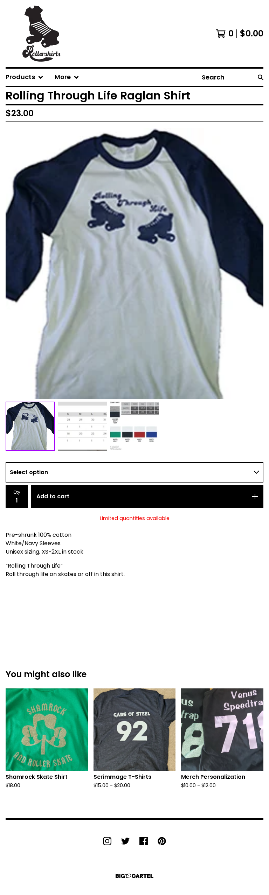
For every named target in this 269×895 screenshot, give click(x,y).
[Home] (41, 34)
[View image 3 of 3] (134, 426)
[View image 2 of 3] (82, 426)
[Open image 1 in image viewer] (134, 263)
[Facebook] (143, 841)
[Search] (260, 77)
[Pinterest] (161, 841)
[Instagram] (107, 841)
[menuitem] (24, 77)
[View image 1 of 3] (30, 426)
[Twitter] (125, 841)
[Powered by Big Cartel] (134, 876)
